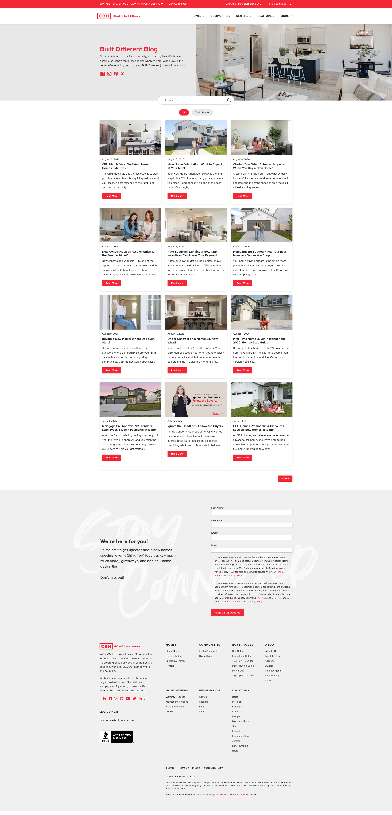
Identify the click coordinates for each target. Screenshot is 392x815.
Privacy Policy (235, 575)
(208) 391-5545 (252, 4)
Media (196, 768)
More (285, 16)
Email (214, 532)
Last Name (217, 520)
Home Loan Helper (242, 656)
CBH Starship (272, 675)
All (184, 112)
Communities (220, 16)
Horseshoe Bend (241, 736)
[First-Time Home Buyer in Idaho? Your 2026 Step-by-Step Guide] (261, 336)
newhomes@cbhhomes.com (117, 720)
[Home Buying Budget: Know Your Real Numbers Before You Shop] (261, 249)
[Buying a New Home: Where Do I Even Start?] (130, 336)
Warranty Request (175, 696)
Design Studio (173, 656)
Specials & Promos (175, 660)
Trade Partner (202, 112)
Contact (203, 696)
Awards (269, 665)
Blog (201, 706)
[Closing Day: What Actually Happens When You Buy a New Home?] (261, 162)
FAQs (202, 711)
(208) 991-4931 (109, 712)
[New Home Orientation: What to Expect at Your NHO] (196, 162)
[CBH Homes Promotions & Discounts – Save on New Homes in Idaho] (261, 424)
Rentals (242, 16)
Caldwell (237, 706)
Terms (170, 768)
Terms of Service (233, 601)
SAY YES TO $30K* (178, 4)
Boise (235, 696)
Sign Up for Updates (243, 675)
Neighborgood (273, 670)
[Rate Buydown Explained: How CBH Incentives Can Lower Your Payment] (196, 249)
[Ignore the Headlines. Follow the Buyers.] (196, 424)
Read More (112, 196)
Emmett (236, 731)
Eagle (235, 750)
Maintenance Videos (177, 701)
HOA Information (175, 706)
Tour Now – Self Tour (243, 660)
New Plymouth (240, 745)
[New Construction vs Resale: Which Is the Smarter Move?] (130, 249)
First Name (217, 507)
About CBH (271, 651)
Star (234, 726)
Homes (196, 16)
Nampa (236, 716)
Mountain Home (240, 721)
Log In (277, 4)
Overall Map (205, 656)
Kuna (235, 711)
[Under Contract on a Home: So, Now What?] (196, 336)
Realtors (265, 16)
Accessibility (213, 768)
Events (269, 680)
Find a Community (209, 651)
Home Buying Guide (243, 665)
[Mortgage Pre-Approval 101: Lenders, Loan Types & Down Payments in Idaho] (130, 424)
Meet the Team (273, 656)
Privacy (183, 768)
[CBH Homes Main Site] (118, 16)
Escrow (169, 711)
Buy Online (238, 651)
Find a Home (172, 651)
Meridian (237, 701)
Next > (285, 478)
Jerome (236, 740)
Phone (215, 545)
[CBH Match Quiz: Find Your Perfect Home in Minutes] (130, 162)
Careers (269, 660)
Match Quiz (238, 670)
